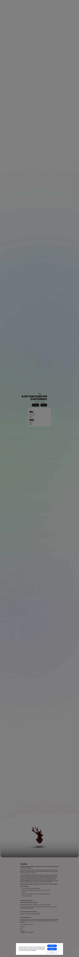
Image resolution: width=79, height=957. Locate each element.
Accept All (52, 945)
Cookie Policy (33, 950)
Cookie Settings (52, 952)
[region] (39, 949)
